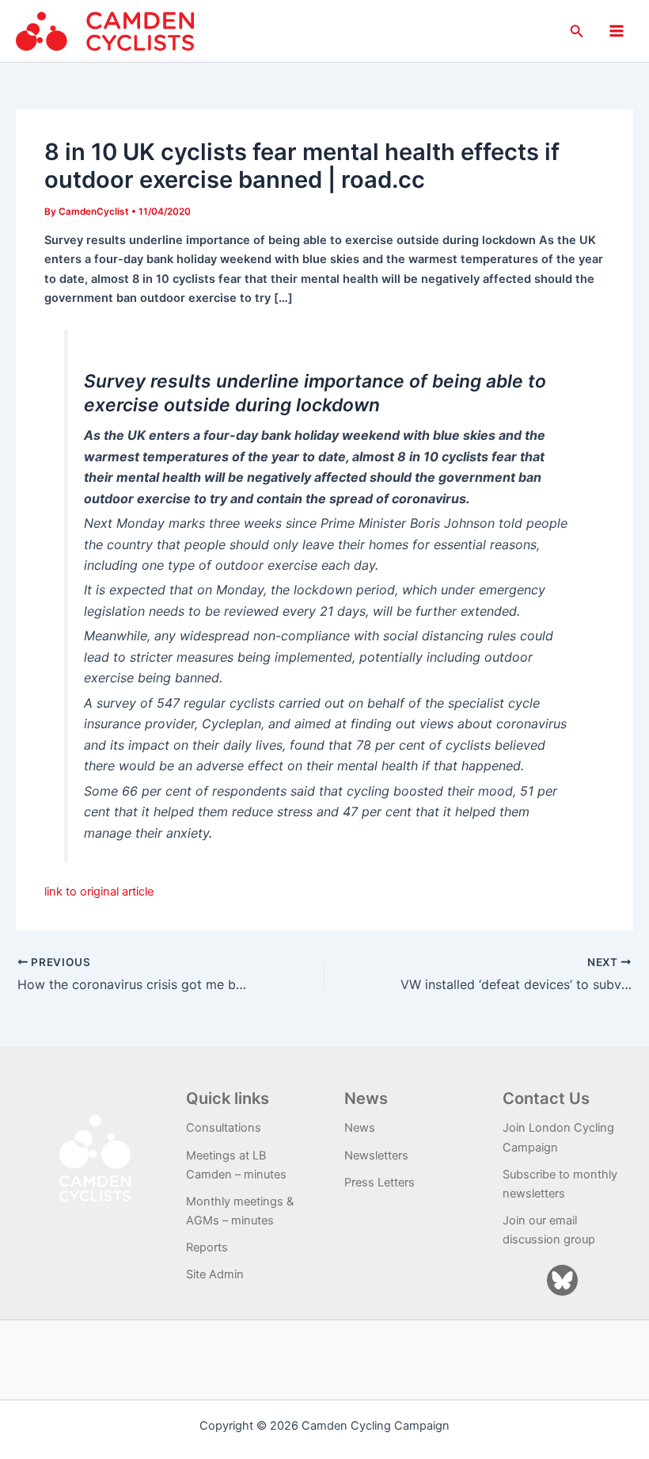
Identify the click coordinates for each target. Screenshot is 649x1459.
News (359, 1128)
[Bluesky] (562, 1280)
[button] (577, 31)
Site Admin (215, 1274)
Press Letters (379, 1182)
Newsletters (376, 1155)
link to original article (99, 891)
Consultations (223, 1128)
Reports (207, 1247)
